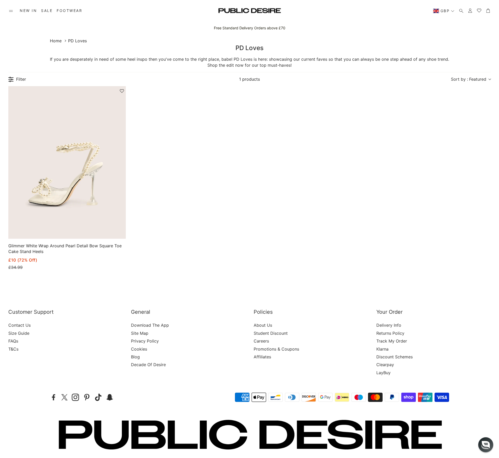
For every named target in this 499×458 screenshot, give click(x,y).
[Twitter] (64, 397)
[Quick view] (115, 230)
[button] (11, 11)
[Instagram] (75, 397)
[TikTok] (98, 397)
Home (56, 40)
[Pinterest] (86, 397)
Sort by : (468, 79)
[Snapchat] (109, 397)
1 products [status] (249, 79)
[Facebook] (53, 397)
